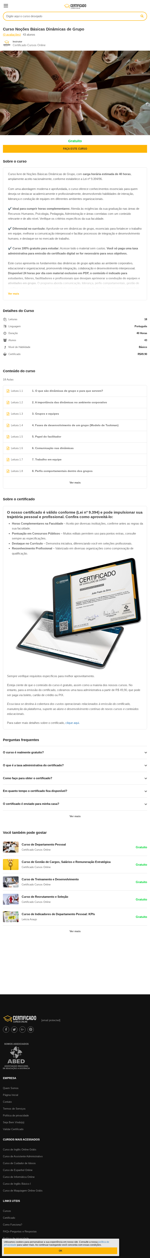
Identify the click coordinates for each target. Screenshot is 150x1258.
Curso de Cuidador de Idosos (19, 1163)
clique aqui (72, 722)
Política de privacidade (16, 1115)
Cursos (7, 1210)
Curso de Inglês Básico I (17, 1183)
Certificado (9, 1217)
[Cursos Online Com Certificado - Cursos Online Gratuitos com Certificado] (75, 8)
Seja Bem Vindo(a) (13, 1122)
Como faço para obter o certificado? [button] (27, 778)
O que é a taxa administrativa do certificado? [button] (33, 765)
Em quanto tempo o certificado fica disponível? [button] (35, 791)
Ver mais (13, 293)
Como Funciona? (12, 1224)
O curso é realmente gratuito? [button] (23, 752)
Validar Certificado (13, 1129)
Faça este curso (75, 148)
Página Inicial (10, 1095)
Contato (7, 1101)
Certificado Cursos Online (29, 45)
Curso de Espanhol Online (17, 1170)
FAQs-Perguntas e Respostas (20, 1231)
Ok (60, 1250)
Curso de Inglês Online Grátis (19, 1149)
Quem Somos (11, 1088)
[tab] (75, 752)
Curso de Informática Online (19, 1176)
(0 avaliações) (12, 34)
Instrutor (17, 41)
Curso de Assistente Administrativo (23, 1156)
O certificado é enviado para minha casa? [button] (31, 803)
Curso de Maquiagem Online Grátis (23, 1190)
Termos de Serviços (14, 1108)
